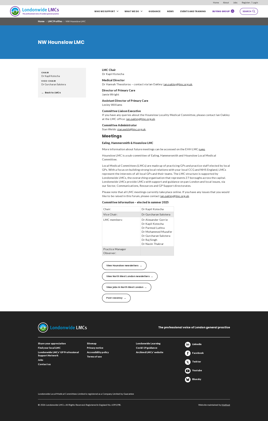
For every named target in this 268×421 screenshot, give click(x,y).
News (170, 11)
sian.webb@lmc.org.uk (131, 129)
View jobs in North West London (124, 287)
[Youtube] (188, 371)
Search (247, 11)
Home (216, 2)
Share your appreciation (52, 343)
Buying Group (221, 11)
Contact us (44, 364)
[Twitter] (188, 362)
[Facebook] (188, 353)
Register (246, 2)
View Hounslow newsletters (122, 265)
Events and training (193, 11)
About (226, 2)
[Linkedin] (188, 344)
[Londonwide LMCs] (34, 11)
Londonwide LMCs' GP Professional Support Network (58, 354)
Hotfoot (226, 404)
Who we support (104, 11)
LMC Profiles (55, 21)
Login (255, 2)
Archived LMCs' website (149, 352)
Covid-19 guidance (146, 347)
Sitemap (92, 343)
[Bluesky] (188, 379)
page (202, 149)
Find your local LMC (49, 347)
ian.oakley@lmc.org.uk (177, 84)
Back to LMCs (53, 92)
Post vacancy (114, 297)
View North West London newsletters (128, 276)
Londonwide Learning (148, 343)
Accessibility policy (98, 352)
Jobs (235, 2)
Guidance (154, 11)
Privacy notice (95, 347)
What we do (132, 11)
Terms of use (94, 356)
